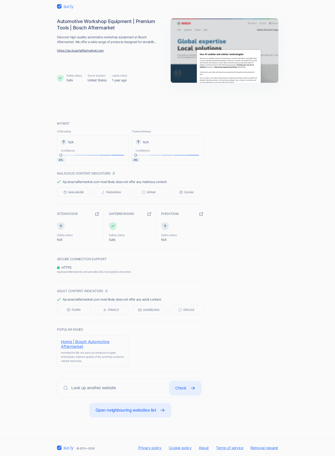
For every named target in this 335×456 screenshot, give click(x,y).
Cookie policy (180, 448)
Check (180, 388)
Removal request (264, 448)
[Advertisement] (167, 102)
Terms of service (229, 448)
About (204, 448)
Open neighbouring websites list (125, 410)
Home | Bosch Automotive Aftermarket (85, 344)
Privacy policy (149, 448)
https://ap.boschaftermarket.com (80, 50)
